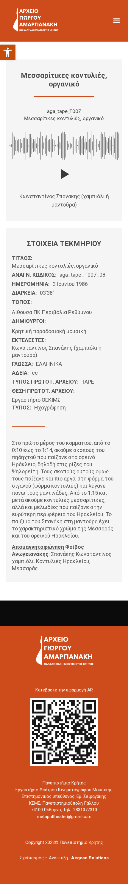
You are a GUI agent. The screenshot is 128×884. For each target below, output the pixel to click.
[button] (7, 52)
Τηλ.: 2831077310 (80, 809)
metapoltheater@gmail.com (64, 816)
